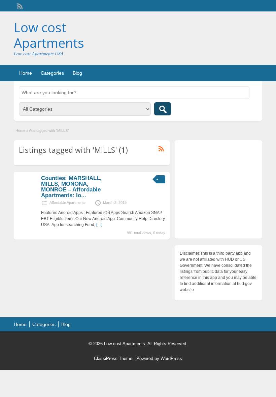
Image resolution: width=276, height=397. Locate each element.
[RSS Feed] (19, 5)
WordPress (171, 358)
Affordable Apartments (67, 203)
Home (25, 73)
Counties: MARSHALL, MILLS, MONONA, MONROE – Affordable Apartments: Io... (71, 187)
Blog (77, 73)
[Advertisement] (218, 191)
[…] (99, 224)
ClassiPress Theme (113, 358)
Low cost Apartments (49, 35)
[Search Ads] (162, 108)
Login (254, 5)
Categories (52, 73)
